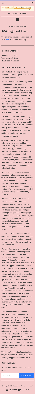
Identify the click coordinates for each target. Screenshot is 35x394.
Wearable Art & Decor (9, 58)
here (7, 40)
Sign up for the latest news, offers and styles (16, 368)
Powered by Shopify (27, 386)
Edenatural (16, 386)
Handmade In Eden (9, 55)
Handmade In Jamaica (10, 61)
